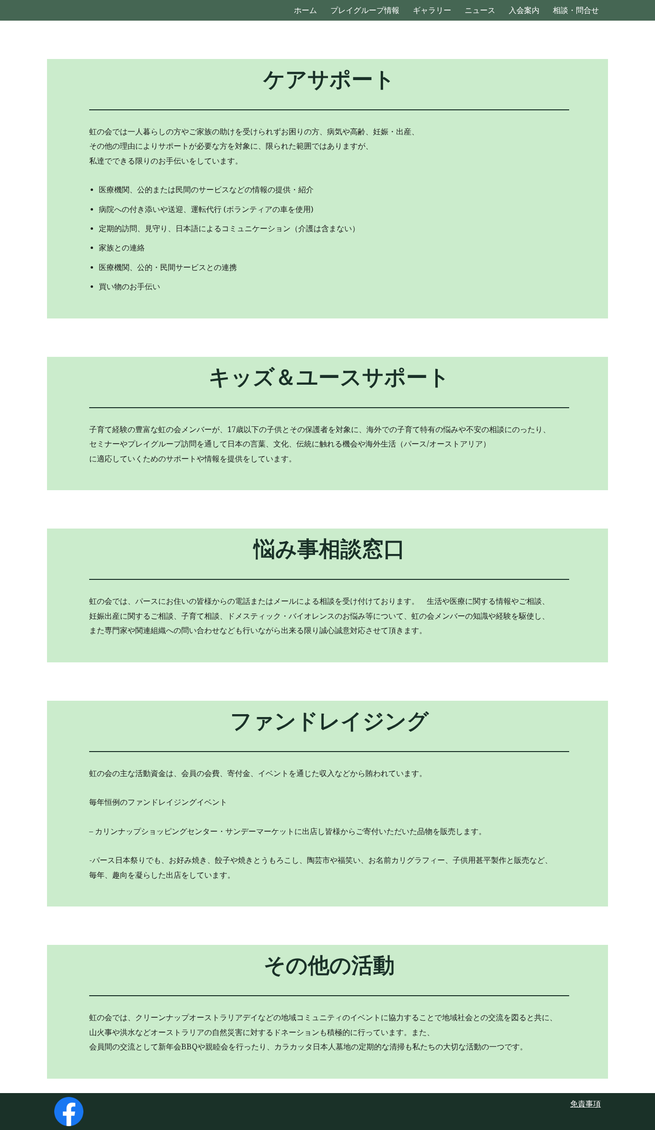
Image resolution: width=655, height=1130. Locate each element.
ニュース (480, 10)
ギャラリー (432, 10)
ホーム (305, 10)
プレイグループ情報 (364, 10)
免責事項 (585, 1103)
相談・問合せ (576, 10)
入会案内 (524, 10)
